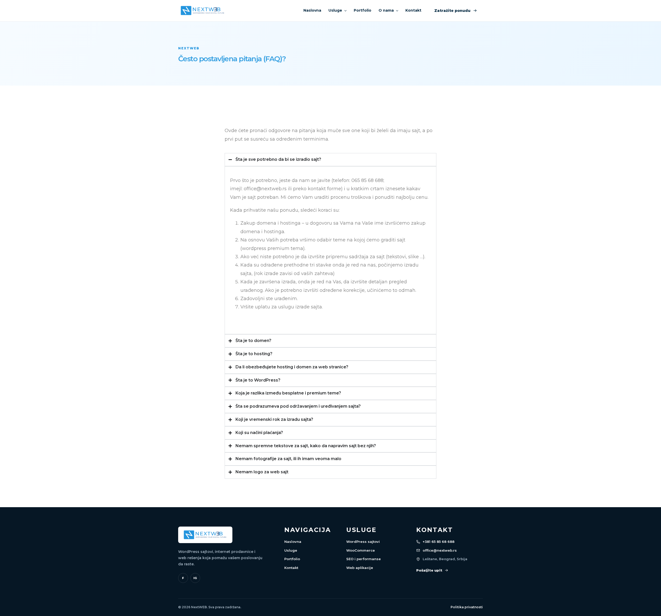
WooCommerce (360, 550)
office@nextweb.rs (440, 550)
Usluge (335, 10)
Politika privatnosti (467, 607)
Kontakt (413, 10)
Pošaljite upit (429, 570)
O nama (386, 10)
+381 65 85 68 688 (438, 541)
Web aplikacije (359, 568)
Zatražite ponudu (452, 10)
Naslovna (312, 10)
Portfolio (362, 10)
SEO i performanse (363, 559)
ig (195, 578)
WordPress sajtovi (363, 541)
